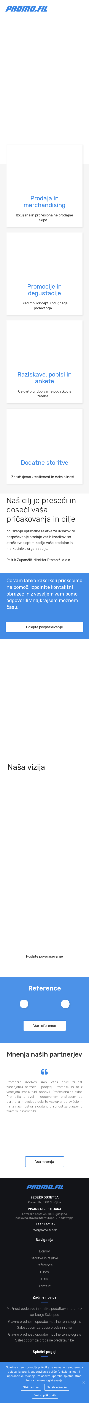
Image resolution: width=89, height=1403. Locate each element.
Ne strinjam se (57, 1387)
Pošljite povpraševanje (44, 627)
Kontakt (44, 1286)
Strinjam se (31, 1387)
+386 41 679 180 (44, 727)
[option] (24, 1004)
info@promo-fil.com (44, 742)
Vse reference (44, 1026)
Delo (44, 1279)
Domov (44, 1251)
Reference (45, 1265)
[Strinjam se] (83, 1382)
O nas (44, 1272)
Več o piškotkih (45, 1395)
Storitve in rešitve (44, 1258)
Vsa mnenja (44, 1162)
